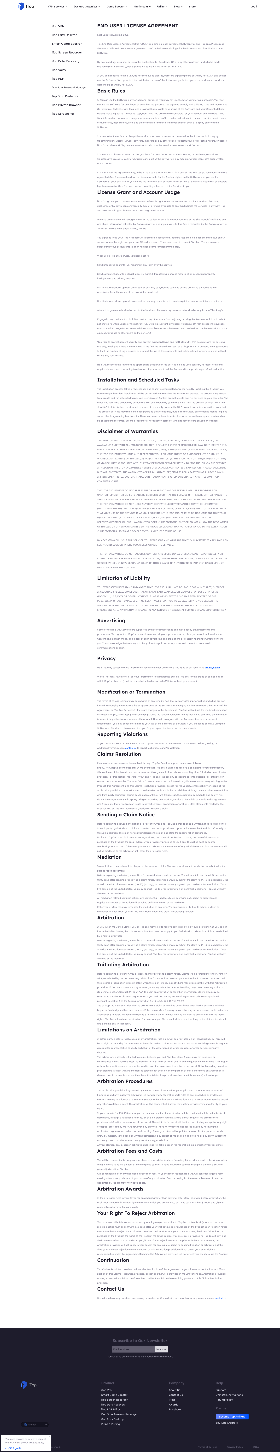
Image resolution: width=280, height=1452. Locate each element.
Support (221, 1390)
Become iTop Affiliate (232, 1416)
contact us (130, 747)
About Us (174, 1390)
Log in (254, 6)
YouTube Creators (227, 1422)
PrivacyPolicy (212, 667)
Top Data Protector (65, 96)
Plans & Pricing (110, 1424)
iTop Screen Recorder (67, 52)
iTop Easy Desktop (64, 35)
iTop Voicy (59, 70)
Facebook (175, 1409)
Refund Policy (224, 1399)
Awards (173, 1404)
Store (192, 6)
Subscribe (161, 1349)
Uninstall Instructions (229, 1394)
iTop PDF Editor (110, 1409)
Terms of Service (207, 1447)
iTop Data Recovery (65, 61)
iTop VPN (58, 26)
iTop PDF (58, 79)
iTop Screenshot (63, 114)
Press (172, 1399)
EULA (256, 1447)
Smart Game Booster (67, 44)
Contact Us (176, 1394)
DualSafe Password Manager (69, 87)
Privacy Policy (235, 1447)
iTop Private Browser (66, 105)
